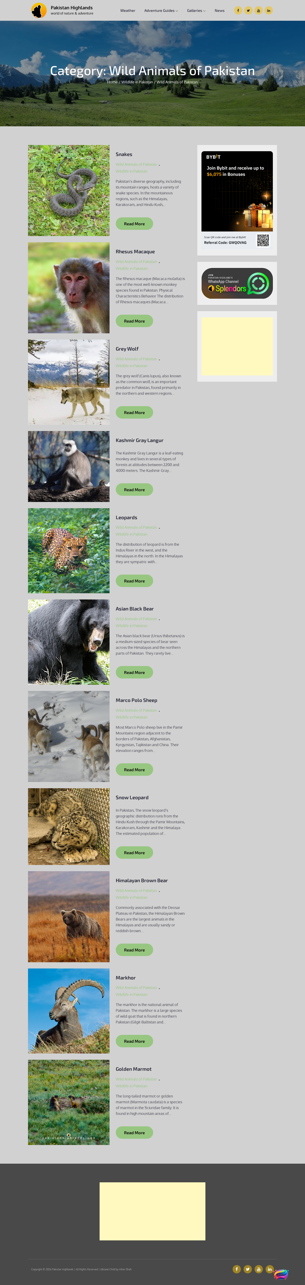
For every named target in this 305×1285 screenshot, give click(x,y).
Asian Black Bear (135, 608)
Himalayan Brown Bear (142, 880)
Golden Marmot (134, 1069)
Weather (127, 10)
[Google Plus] (259, 1269)
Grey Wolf (127, 349)
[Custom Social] (270, 1269)
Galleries (194, 10)
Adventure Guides (159, 10)
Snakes (124, 154)
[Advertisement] (237, 346)
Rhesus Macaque (135, 251)
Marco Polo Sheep (136, 700)
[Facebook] (237, 1269)
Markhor (126, 977)
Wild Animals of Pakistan (136, 164)
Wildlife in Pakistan (131, 171)
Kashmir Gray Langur (139, 440)
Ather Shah (125, 1269)
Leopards (126, 517)
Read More (134, 223)
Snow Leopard (132, 797)
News (219, 10)
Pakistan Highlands (72, 7)
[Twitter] (248, 1269)
